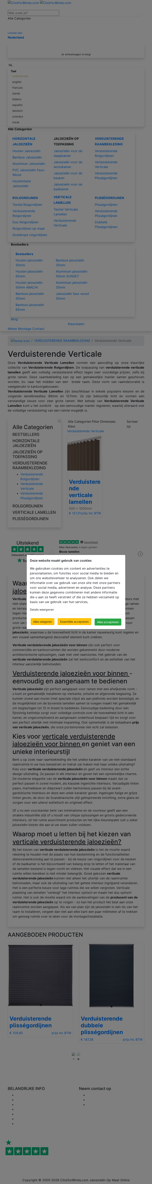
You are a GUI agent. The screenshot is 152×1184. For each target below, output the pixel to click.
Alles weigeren (42, 621)
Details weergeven (42, 609)
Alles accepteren (108, 622)
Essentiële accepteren (74, 621)
